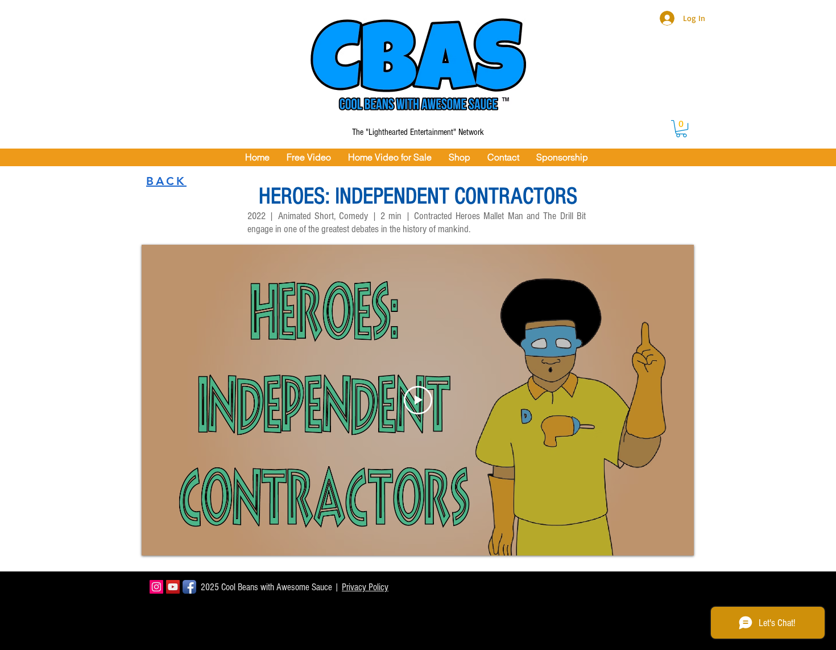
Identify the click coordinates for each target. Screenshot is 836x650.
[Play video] (418, 400)
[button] (681, 128)
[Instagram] (156, 587)
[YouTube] (173, 587)
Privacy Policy (365, 587)
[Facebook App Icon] (189, 587)
